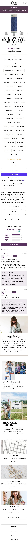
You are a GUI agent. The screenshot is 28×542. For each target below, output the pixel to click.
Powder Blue (20, 142)
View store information (8, 188)
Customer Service (13, 521)
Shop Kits (14, 487)
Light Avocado (8, 110)
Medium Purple (8, 130)
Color (14, 63)
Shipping (9, 51)
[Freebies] (14, 447)
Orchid (22, 138)
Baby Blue (14, 66)
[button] (11, 48)
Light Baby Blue (19, 110)
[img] (4, 253)
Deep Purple (6, 82)
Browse (14, 461)
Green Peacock (6, 102)
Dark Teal (8, 94)
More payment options (14, 177)
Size (14, 56)
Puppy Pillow (6, 349)
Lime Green (8, 106)
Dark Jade (22, 82)
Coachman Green (19, 74)
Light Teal (18, 114)
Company (14, 526)
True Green (14, 154)
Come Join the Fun (14, 214)
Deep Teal (14, 82)
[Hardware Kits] (14, 472)
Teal (14, 150)
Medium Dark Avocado (14, 122)
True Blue (20, 150)
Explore (13, 531)
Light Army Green (18, 106)
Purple (5, 146)
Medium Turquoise (19, 130)
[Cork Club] (14, 498)
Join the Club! (14, 512)
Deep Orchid (9, 78)
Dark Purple (19, 90)
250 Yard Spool (9, 59)
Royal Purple (21, 146)
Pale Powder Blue (9, 142)
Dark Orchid (19, 86)
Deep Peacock (18, 78)
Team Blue (7, 150)
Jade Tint (15, 102)
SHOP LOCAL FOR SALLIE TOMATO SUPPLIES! (14, 210)
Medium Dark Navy (9, 126)
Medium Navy (20, 126)
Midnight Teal (19, 134)
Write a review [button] (14, 244)
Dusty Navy (9, 98)
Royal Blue (12, 146)
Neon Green (15, 138)
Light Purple (10, 114)
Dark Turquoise (18, 94)
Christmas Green (8, 74)
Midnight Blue (9, 134)
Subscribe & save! (14, 517)
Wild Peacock (9, 86)
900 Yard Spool (19, 59)
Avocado (8, 66)
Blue (21, 66)
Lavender (22, 102)
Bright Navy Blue (9, 70)
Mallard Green (9, 118)
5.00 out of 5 (18, 229)
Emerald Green (18, 98)
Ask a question (14, 206)
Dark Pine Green (10, 90)
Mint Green (6, 138)
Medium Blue (19, 118)
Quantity (14, 162)
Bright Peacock (19, 70)
